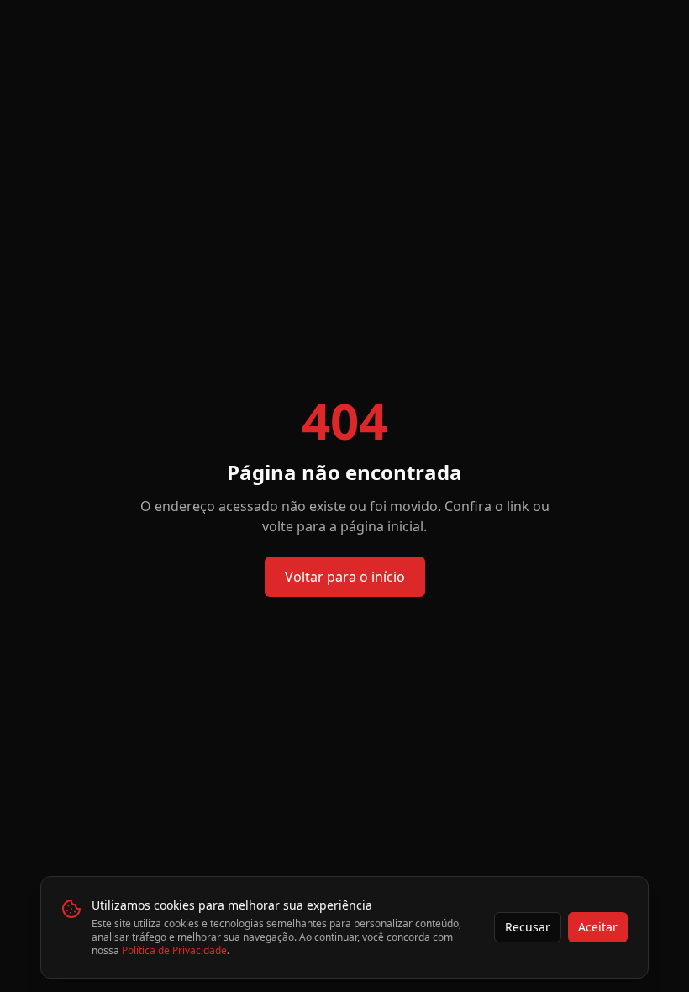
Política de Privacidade (174, 950)
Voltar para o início (345, 576)
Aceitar (598, 927)
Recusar (527, 927)
